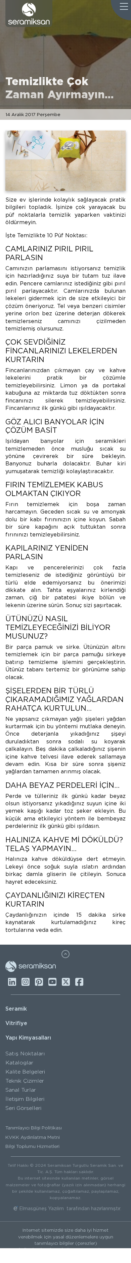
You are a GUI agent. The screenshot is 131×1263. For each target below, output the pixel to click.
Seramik (16, 1009)
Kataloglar (19, 1062)
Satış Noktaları (25, 1053)
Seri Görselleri (23, 1108)
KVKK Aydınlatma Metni (32, 1137)
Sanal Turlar (20, 1090)
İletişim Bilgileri (24, 1099)
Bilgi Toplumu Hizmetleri (32, 1146)
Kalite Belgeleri (25, 1071)
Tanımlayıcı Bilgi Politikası (33, 1127)
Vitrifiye (16, 1023)
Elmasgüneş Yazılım (41, 1208)
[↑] (65, 954)
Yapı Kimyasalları (28, 1037)
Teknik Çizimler (24, 1081)
